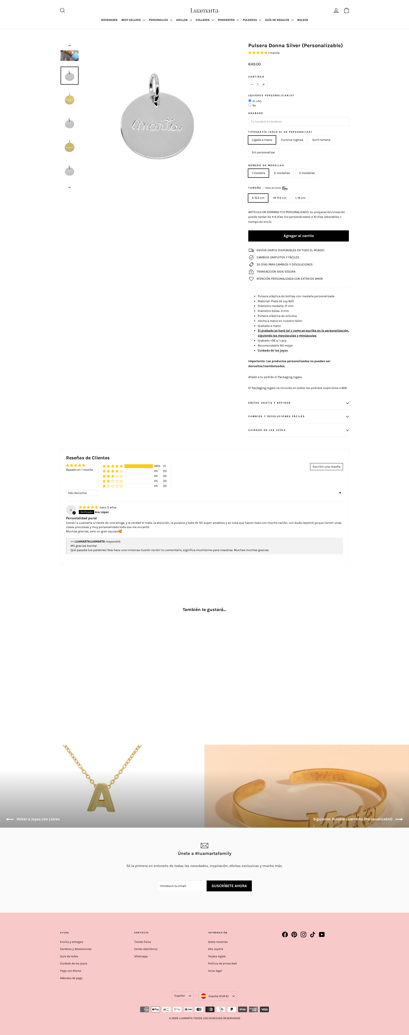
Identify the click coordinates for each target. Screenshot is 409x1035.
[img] (89, 507)
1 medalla (258, 173)
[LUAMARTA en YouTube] (322, 934)
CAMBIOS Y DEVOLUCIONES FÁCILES (276, 416)
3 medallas (307, 173)
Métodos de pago (71, 978)
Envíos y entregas (71, 942)
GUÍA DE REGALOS (277, 20)
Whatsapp (141, 956)
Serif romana (321, 139)
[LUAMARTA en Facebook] (285, 934)
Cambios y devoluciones (76, 949)
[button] (258, 53)
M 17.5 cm (279, 198)
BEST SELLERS (131, 20)
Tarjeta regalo (217, 956)
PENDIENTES (227, 20)
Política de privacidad (222, 963)
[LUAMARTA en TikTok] (313, 934)
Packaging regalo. (290, 377)
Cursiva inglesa (292, 139)
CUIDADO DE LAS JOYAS (267, 430)
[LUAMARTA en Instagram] (303, 934)
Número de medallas (266, 165)
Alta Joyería (215, 949)
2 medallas (282, 173)
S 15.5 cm (258, 198)
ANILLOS (182, 20)
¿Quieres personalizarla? (271, 95)
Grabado (255, 113)
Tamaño (264, 188)
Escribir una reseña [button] (326, 466)
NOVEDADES (109, 20)
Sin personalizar (263, 152)
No (254, 105)
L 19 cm (300, 198)
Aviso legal (215, 970)
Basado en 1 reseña (79, 469)
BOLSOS (302, 20)
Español (179, 995)
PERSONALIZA (159, 20)
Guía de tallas (69, 956)
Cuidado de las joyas (73, 963)
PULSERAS (250, 20)
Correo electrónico (146, 949)
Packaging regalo (264, 388)
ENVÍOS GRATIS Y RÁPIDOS (269, 402)
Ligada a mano (262, 139)
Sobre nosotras (218, 942)
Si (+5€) (257, 101)
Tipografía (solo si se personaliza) (280, 132)
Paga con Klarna (70, 970)
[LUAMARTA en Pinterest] (294, 934)
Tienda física (142, 942)
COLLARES (203, 20)
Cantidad (256, 77)
